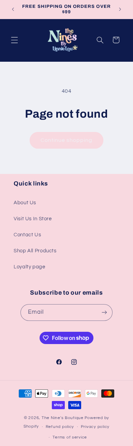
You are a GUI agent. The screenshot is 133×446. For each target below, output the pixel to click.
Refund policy (60, 427)
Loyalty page (29, 266)
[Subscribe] (104, 312)
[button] (14, 40)
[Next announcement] (120, 9)
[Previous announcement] (12, 9)
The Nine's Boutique (63, 418)
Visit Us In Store (33, 218)
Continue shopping (67, 140)
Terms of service (70, 437)
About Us (25, 202)
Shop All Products (35, 250)
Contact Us (27, 234)
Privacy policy (95, 427)
